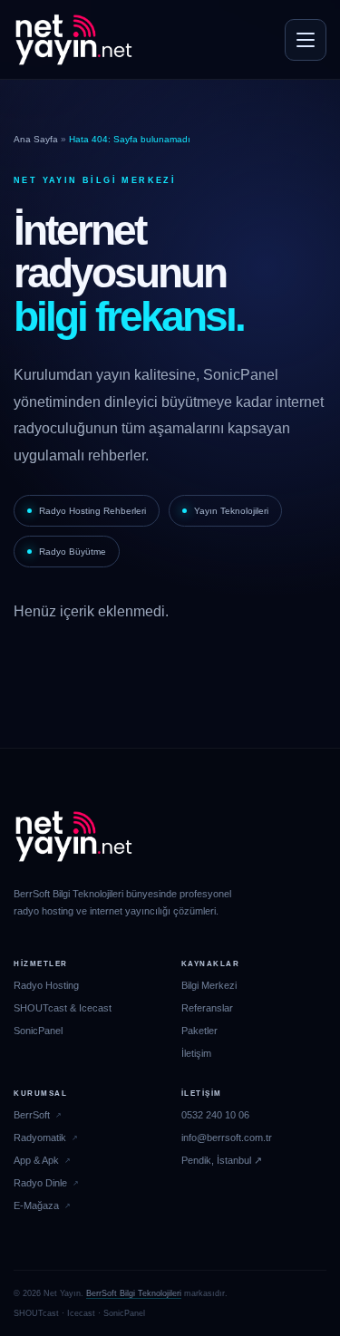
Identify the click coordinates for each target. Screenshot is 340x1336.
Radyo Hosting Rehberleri (92, 511)
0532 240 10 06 (215, 1114)
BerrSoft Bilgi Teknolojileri (133, 1293)
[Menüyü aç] (305, 40)
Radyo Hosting (46, 985)
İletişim (196, 1053)
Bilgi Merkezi (209, 985)
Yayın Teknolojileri (231, 511)
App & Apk (36, 1160)
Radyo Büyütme (72, 552)
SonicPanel (38, 1030)
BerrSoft (32, 1114)
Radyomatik (40, 1137)
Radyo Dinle (40, 1182)
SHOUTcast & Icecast (63, 1007)
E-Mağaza (36, 1205)
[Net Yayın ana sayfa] (73, 40)
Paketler (199, 1030)
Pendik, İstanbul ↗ (221, 1160)
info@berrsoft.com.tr (226, 1137)
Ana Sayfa (36, 139)
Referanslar (207, 1007)
